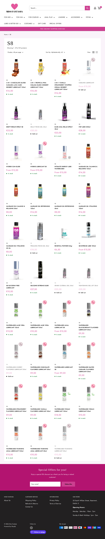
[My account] (95, 8)
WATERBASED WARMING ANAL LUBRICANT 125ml (15, 450)
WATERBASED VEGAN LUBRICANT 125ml (62, 410)
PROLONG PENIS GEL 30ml (39, 246)
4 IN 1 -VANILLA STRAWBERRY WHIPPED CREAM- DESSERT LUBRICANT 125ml (63, 86)
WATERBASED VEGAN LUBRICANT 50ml (86, 410)
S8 (10, 34)
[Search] (87, 8)
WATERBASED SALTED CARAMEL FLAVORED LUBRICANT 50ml (86, 369)
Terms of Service (55, 503)
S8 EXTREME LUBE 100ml (87, 246)
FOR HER (7, 17)
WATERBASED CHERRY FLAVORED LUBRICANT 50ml (16, 368)
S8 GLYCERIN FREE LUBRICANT (12, 287)
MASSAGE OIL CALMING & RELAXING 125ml (88, 168)
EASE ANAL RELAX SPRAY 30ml (64, 128)
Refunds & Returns (31, 503)
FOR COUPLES (34, 17)
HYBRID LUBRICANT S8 (38, 167)
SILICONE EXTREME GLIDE (39, 286)
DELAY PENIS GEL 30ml (38, 127)
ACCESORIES (75, 17)
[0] (99, 8)
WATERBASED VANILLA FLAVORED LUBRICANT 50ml (40, 410)
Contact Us (29, 507)
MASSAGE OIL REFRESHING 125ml (40, 207)
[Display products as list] (97, 52)
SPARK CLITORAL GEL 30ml (64, 286)
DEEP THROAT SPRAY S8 (14, 127)
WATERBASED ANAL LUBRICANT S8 (62, 326)
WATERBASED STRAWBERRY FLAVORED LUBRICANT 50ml (16, 410)
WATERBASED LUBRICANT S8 (64, 368)
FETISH (88, 17)
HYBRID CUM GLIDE (13, 167)
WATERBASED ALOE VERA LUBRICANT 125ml (15, 326)
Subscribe (68, 484)
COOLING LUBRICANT (86, 83)
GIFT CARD (42, 23)
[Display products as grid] (93, 52)
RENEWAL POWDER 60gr (63, 246)
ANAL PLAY (49, 17)
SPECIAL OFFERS (55, 23)
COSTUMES (28, 23)
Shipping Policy (30, 500)
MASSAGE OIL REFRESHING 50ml (64, 207)
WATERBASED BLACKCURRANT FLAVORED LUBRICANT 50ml (88, 327)
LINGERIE (61, 17)
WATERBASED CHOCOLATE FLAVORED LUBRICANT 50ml (40, 368)
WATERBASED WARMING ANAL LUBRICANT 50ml (39, 450)
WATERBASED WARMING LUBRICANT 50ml (63, 450)
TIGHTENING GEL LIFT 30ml (88, 286)
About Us (7, 500)
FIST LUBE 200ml (84, 127)
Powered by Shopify (10, 526)
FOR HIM (19, 17)
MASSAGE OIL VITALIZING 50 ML (15, 247)
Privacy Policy (54, 500)
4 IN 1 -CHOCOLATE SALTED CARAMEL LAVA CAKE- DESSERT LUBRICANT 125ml (16, 85)
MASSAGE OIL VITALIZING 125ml (88, 207)
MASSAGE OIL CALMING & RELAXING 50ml (15, 207)
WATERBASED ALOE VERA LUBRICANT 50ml (39, 326)
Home (6, 34)
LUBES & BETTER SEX (11, 23)
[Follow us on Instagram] (31, 527)
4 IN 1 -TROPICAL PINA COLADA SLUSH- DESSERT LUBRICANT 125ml (39, 85)
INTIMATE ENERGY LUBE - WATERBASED (63, 168)
